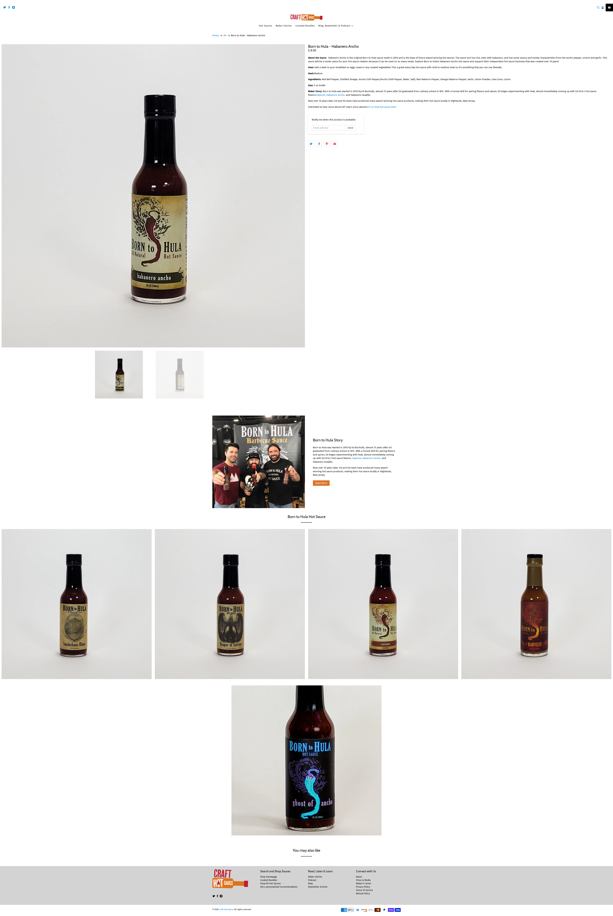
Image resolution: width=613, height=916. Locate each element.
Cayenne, (357, 458)
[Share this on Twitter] (311, 144)
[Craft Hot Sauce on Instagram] (14, 7)
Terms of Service (364, 890)
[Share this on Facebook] (319, 144)
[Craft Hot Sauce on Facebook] (10, 7)
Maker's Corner (363, 883)
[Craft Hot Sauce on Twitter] (5, 7)
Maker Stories (284, 25)
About (359, 876)
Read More (321, 483)
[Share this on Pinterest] (327, 144)
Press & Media (363, 880)
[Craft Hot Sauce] (306, 17)
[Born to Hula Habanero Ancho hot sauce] (153, 195)
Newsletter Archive (317, 887)
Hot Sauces (265, 25)
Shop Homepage (268, 876)
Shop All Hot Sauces (270, 883)
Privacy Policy (363, 887)
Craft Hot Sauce (226, 909)
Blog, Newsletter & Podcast (334, 25)
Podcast (312, 880)
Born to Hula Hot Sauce (306, 516)
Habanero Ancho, (371, 458)
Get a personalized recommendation (278, 887)
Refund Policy (363, 893)
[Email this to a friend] (335, 144)
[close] (609, 1)
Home (215, 35)
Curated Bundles (305, 25)
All (224, 35)
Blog (310, 883)
